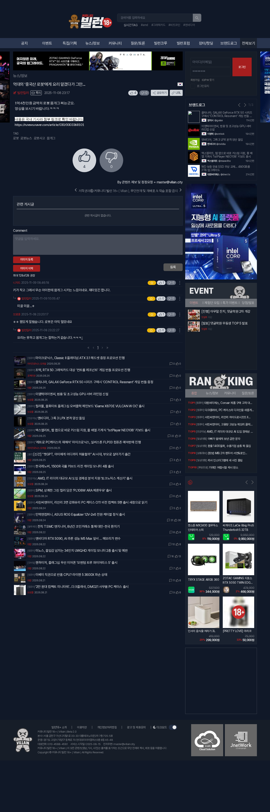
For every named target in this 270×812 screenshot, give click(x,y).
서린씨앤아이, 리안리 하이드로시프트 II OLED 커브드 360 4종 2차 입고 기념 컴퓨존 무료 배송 (229, 418)
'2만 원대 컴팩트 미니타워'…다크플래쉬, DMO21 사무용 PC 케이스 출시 (82, 587)
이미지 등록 (26, 259)
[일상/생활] (201, 438)
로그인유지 (203, 86)
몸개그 (51, 138)
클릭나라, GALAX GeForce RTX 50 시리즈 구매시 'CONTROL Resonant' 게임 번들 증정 (94, 382)
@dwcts (225, 174)
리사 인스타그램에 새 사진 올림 (225, 460)
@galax (218, 120)
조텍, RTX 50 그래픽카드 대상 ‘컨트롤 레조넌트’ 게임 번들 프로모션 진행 (82, 370)
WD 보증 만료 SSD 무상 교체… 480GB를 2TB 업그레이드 (225, 168)
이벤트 (47, 43)
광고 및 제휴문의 (136, 727)
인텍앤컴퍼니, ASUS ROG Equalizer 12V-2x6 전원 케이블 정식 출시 (80, 514)
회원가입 (194, 80)
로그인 (242, 67)
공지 (24, 43)
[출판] (30, 454)
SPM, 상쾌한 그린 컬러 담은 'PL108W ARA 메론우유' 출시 (73, 490)
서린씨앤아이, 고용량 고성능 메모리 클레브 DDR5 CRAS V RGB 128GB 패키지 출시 (229, 425)
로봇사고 (39, 138)
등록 (173, 267)
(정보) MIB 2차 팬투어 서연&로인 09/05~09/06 (226, 453)
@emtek (219, 133)
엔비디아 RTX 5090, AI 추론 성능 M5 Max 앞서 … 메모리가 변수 (78, 539)
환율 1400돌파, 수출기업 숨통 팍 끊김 (229, 446)
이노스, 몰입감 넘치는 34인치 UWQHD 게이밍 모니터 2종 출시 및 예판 (81, 551)
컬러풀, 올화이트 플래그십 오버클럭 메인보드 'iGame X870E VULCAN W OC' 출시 (89, 406)
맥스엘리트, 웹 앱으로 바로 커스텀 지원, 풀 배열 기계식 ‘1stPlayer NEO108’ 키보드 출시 (92, 430)
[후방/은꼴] (203, 467)
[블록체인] (32, 526)
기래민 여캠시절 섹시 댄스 (223, 467)
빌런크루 (160, 43)
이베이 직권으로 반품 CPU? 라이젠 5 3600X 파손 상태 (71, 575)
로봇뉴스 (26, 138)
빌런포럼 (183, 43)
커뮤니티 (115, 43)
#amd (144, 25)
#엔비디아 (189, 25)
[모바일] (31, 562)
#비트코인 (174, 25)
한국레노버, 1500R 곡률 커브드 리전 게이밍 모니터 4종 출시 (74, 466)
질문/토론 (138, 43)
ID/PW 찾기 (208, 80)
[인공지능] (32, 418)
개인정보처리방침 (107, 727)
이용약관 (82, 727)
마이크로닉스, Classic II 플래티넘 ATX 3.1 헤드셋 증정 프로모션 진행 (80, 358)
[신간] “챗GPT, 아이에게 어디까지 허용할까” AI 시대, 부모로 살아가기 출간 (82, 454)
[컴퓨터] (31, 358)
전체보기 (248, 43)
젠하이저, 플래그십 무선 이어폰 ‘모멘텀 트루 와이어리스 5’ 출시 (76, 563)
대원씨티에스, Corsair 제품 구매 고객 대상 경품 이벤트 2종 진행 (228, 403)
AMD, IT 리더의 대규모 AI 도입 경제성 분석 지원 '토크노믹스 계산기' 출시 (85, 478)
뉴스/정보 (92, 43)
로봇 (16, 138)
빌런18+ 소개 (59, 727)
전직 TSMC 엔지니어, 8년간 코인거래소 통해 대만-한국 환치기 (79, 527)
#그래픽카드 (158, 25)
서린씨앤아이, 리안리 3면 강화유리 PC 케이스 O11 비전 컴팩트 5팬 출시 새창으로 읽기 (91, 502)
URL (178, 92)
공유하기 (161, 92)
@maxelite (224, 160)
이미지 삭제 (26, 268)
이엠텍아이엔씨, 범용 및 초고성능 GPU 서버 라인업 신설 (71, 394)
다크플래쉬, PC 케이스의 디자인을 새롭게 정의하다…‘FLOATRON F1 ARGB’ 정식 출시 (229, 410)
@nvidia (220, 144)
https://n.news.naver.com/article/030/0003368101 (49, 125)
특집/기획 (70, 43)
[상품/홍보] (201, 453)
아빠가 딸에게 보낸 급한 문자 (224, 438)
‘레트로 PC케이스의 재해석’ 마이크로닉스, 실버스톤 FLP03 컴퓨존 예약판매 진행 (88, 442)
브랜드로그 (228, 43)
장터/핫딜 (206, 43)
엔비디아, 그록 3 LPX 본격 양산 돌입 (61, 418)
